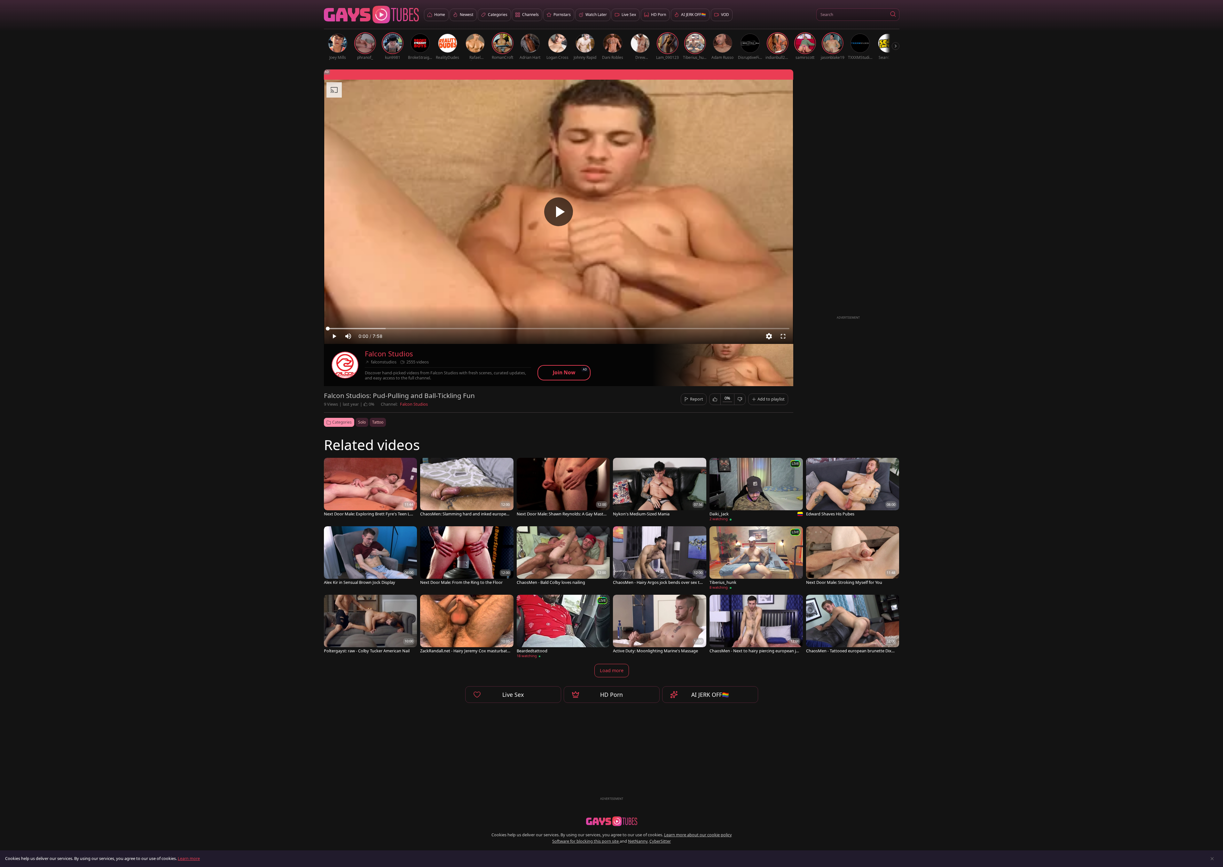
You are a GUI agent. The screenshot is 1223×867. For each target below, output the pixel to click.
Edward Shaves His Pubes (830, 514)
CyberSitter (660, 841)
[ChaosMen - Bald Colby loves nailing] (563, 556)
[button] (893, 14)
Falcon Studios (389, 354)
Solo (362, 422)
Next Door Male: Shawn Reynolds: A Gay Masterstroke (562, 514)
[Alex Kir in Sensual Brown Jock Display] (370, 556)
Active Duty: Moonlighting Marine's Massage (655, 650)
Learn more (189, 858)
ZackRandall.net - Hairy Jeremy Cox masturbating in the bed (465, 650)
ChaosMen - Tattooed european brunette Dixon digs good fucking (851, 650)
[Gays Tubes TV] (611, 821)
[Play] (558, 211)
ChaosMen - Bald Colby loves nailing (551, 582)
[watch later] (331, 465)
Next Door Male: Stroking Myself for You (844, 582)
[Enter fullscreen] (783, 336)
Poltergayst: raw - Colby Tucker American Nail (367, 650)
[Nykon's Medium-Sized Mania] (659, 488)
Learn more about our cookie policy (698, 835)
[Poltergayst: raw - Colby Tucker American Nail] (370, 625)
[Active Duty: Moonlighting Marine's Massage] (659, 625)
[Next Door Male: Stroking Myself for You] (852, 556)
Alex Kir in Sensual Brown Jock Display (359, 582)
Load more (611, 670)
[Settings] (769, 336)
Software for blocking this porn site (586, 841)
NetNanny (637, 841)
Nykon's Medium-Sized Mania (641, 514)
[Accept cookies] (1212, 858)
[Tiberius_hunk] (756, 559)
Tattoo (377, 422)
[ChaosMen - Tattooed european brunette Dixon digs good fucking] (852, 625)
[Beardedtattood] (563, 627)
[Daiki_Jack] (756, 490)
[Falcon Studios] (345, 365)
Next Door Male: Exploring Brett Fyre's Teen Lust (369, 514)
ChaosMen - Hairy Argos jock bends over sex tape (657, 582)
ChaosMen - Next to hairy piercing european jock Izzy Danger (753, 650)
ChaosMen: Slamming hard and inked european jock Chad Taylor (464, 514)
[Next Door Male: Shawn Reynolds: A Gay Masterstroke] (563, 488)
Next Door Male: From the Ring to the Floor (461, 582)
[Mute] (348, 336)
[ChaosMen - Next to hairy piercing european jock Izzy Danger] (756, 625)
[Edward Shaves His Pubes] (852, 488)
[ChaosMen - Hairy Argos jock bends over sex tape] (659, 556)
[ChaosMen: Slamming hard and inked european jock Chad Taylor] (467, 488)
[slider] (558, 328)
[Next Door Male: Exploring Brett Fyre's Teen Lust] (370, 488)
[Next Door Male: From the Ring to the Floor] (467, 556)
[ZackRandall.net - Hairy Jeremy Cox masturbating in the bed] (467, 625)
